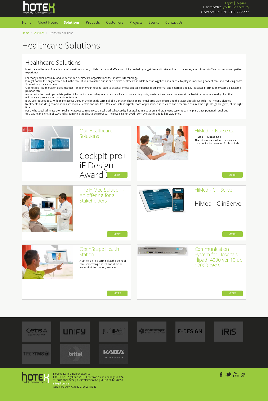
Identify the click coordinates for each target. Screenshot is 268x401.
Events (154, 22)
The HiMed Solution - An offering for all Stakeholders (102, 195)
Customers (114, 22)
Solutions (72, 22)
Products (93, 22)
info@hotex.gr (61, 383)
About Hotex (48, 22)
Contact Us (174, 22)
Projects (136, 22)
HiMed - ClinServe (213, 189)
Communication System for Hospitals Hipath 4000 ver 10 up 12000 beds (218, 257)
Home (26, 22)
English (229, 3)
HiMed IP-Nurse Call (216, 130)
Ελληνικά (241, 3)
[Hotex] (38, 7)
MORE (117, 175)
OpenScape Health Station (99, 252)
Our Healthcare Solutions (96, 133)
